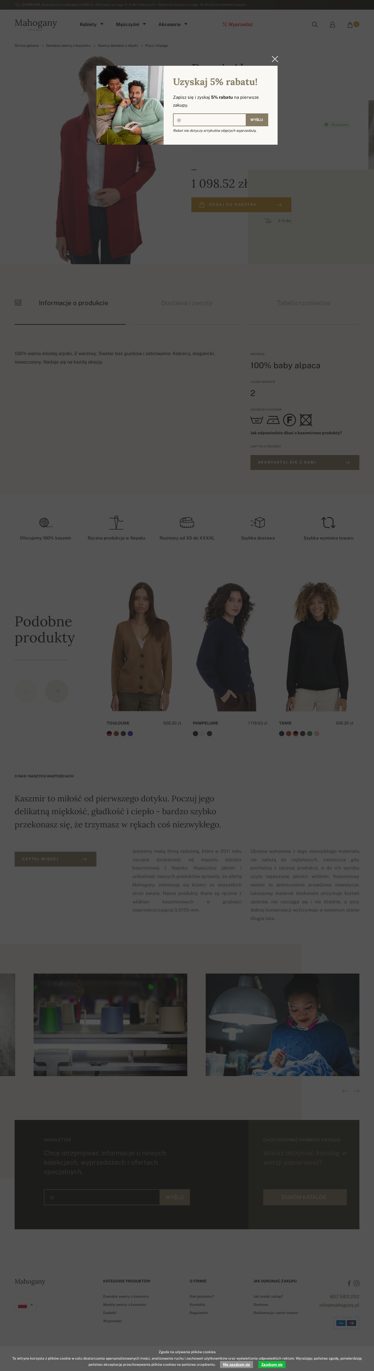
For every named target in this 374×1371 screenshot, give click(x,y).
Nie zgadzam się (236, 1365)
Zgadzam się (272, 1365)
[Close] (273, 59)
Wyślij (256, 120)
